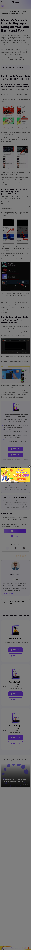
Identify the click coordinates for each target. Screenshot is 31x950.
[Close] (29, 466)
